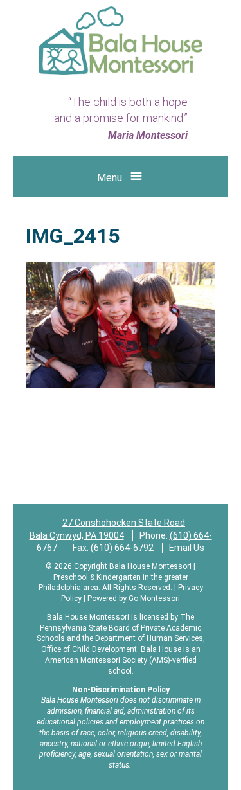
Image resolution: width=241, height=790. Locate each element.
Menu (109, 178)
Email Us (186, 548)
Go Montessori (154, 598)
